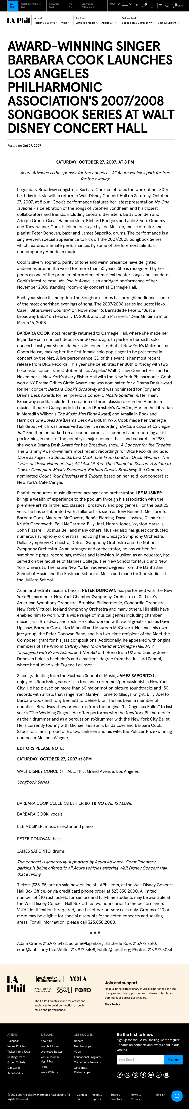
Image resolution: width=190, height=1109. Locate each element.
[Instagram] (135, 1075)
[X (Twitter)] (127, 1075)
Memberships (82, 1046)
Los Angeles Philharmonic (88, 6)
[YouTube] (151, 1075)
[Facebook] (120, 1075)
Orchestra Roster (51, 1051)
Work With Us (49, 1072)
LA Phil (12, 6)
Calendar (13, 1041)
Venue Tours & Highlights (50, 1059)
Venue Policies (16, 1046)
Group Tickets (16, 1062)
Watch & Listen (50, 1046)
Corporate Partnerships (82, 1070)
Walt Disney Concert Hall (31, 6)
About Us (46, 1041)
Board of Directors (116, 1097)
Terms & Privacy (136, 1097)
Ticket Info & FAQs (18, 1051)
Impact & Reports (96, 1097)
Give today (112, 1004)
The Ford (71, 6)
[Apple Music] (166, 1075)
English (160, 1094)
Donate (124, 6)
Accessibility (15, 1073)
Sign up (173, 1059)
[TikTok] (143, 1075)
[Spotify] (159, 1075)
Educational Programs (87, 1057)
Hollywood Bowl (54, 6)
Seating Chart (16, 1057)
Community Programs (87, 1062)
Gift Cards (13, 1067)
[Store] (152, 6)
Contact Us (82, 1097)
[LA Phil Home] (18, 20)
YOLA (112, 4)
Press (44, 1067)
